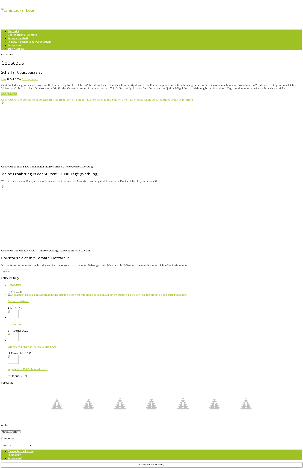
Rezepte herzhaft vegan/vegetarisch (29, 41)
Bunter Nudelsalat (18, 301)
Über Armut (15, 324)
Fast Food (20, 99)
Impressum (14, 454)
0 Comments (30, 79)
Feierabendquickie (37, 99)
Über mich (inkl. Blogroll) (22, 34)
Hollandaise (14, 285)
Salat (140, 99)
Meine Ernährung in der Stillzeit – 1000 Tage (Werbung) (49, 173)
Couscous (7, 99)
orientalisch (129, 99)
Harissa (53, 99)
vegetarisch (186, 99)
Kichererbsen (95, 99)
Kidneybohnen (112, 99)
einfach (18, 166)
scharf (147, 99)
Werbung (87, 166)
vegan (174, 99)
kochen (39, 166)
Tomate (42, 250)
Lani (3, 79)
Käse (27, 250)
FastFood (29, 166)
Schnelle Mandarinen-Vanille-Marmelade (32, 346)
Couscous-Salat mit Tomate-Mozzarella (35, 257)
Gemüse (18, 250)
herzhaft (81, 99)
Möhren (49, 166)
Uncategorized (161, 99)
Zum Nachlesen (17, 48)
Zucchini (86, 250)
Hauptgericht (67, 99)
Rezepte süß (15, 45)
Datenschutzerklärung (21, 451)
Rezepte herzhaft (18, 38)
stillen (58, 166)
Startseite (13, 31)
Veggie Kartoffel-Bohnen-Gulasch (28, 369)
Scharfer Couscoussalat (21, 72)
